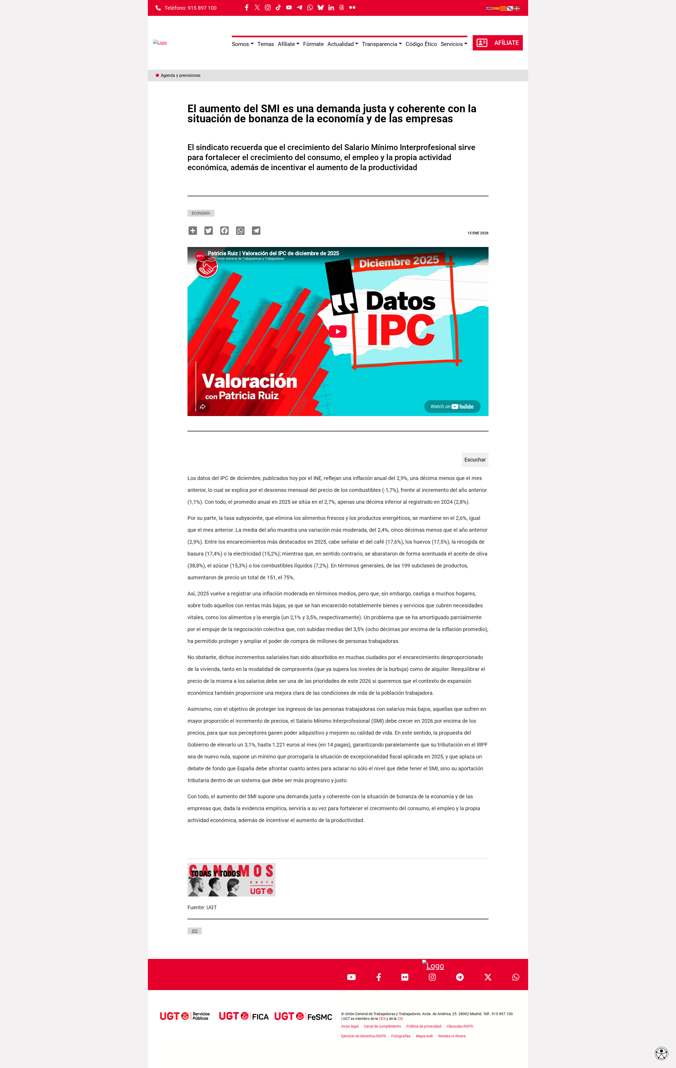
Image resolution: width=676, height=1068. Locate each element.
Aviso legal (350, 1026)
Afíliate (506, 42)
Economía (201, 213)
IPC (195, 931)
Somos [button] (240, 44)
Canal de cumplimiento (382, 1026)
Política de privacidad (423, 1026)
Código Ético (421, 44)
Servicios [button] (452, 44)
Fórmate (313, 44)
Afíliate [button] (286, 44)
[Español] (496, 8)
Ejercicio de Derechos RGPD (363, 1036)
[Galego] (510, 8)
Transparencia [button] (379, 44)
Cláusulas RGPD (460, 1026)
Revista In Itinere (452, 1036)
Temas (265, 44)
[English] (489, 8)
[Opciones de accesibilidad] (661, 1053)
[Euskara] (517, 8)
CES (382, 1018)
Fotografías (401, 1036)
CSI (400, 1018)
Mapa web (424, 1036)
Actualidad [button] (340, 44)
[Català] (503, 8)
